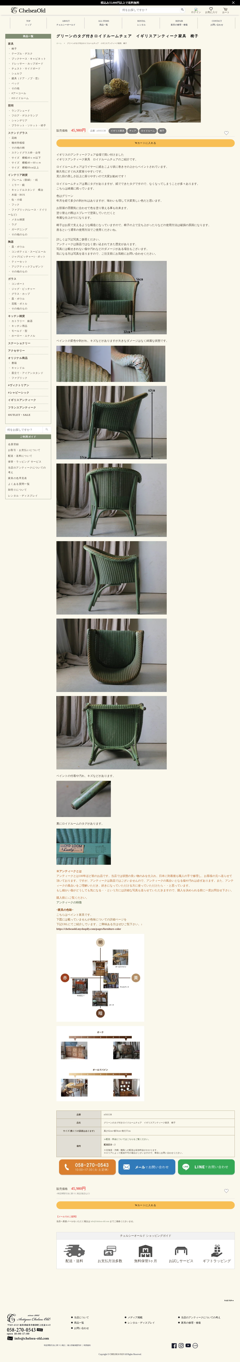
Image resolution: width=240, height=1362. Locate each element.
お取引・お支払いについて (24, 450)
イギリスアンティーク (22, 400)
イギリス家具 (117, 131)
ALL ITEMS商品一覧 (103, 23)
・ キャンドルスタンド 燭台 (25, 190)
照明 (11, 105)
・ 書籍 (12, 363)
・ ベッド (14, 83)
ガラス (12, 278)
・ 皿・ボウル (16, 246)
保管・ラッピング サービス (24, 461)
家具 (11, 43)
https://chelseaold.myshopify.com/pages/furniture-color (88, 928)
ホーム (59, 43)
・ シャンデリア (17, 120)
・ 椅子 (12, 48)
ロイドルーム (148, 131)
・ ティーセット (17, 261)
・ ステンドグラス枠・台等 (24, 152)
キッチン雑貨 (16, 316)
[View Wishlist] (211, 9)
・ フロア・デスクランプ (23, 115)
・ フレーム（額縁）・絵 (23, 180)
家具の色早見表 (17, 478)
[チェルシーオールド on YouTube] (186, 1346)
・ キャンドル (16, 368)
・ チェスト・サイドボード (24, 68)
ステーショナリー (19, 343)
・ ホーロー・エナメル (21, 335)
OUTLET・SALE (19, 414)
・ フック (14, 204)
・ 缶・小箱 (15, 199)
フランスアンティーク (22, 407)
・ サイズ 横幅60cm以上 (23, 167)
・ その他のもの (17, 234)
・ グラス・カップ (19, 294)
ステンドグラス (18, 133)
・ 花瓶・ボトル (17, 303)
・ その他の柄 (16, 147)
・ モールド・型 (17, 331)
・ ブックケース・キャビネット (27, 58)
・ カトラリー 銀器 (20, 321)
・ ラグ (12, 224)
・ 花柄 (12, 138)
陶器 (11, 241)
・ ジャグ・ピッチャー (21, 289)
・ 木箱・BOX (16, 194)
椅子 (162, 131)
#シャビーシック (18, 392)
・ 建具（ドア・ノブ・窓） (24, 78)
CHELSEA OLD (117, 1354)
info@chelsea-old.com (100, 1221)
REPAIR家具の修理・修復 (179, 23)
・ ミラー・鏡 (16, 185)
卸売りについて (17, 489)
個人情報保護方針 (74, 1345)
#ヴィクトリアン (18, 385)
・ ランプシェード (19, 110)
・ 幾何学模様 (16, 143)
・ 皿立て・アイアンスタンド (25, 373)
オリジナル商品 (18, 358)
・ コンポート (16, 284)
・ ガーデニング (17, 229)
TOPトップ (28, 23)
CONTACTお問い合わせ (216, 23)
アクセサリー (16, 350)
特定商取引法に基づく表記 (54, 1345)
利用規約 (87, 1345)
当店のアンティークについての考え (27, 470)
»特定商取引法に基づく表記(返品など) (73, 1193)
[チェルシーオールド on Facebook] (172, 1346)
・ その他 (14, 88)
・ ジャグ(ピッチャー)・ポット (27, 256)
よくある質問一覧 (19, 484)
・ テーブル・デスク (20, 53)
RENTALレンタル (141, 23)
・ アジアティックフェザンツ (25, 266)
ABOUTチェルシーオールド (65, 23)
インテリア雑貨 (18, 174)
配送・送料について (20, 456)
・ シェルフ (15, 73)
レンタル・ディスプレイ (23, 495)
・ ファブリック (17, 378)
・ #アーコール (17, 93)
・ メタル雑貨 (16, 219)
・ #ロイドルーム (18, 98)
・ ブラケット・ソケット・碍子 (27, 125)
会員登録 (13, 444)
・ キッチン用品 (17, 326)
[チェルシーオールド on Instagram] (179, 1346)
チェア (132, 131)
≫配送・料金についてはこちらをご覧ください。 (127, 1139)
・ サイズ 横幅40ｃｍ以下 (24, 157)
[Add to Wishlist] (226, 133)
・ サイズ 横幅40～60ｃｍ (24, 162)
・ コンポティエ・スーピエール (27, 251)
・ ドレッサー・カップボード (25, 63)
